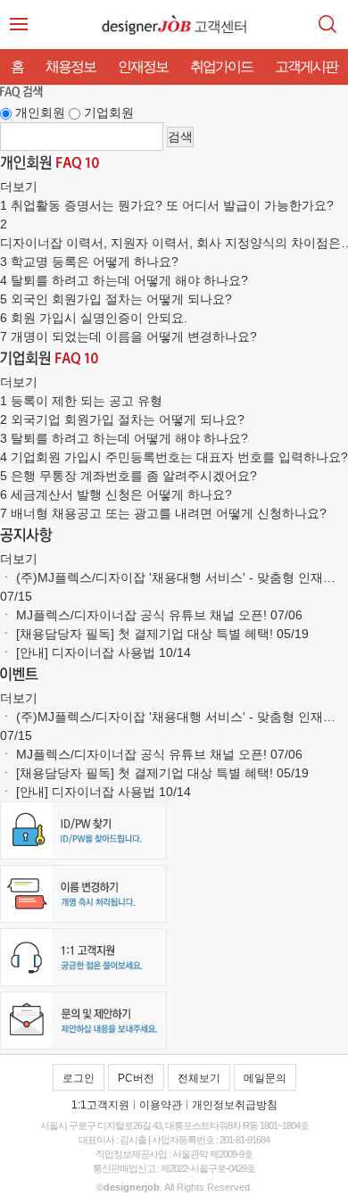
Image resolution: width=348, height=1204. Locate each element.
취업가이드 (221, 66)
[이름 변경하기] (83, 918)
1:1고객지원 (100, 1105)
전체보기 (199, 1078)
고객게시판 (306, 66)
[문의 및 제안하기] (83, 1045)
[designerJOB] (146, 24)
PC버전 (136, 1078)
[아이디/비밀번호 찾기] (83, 855)
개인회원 (40, 112)
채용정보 (70, 66)
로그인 (78, 1078)
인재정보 (143, 66)
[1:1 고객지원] (83, 982)
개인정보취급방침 (235, 1105)
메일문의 (265, 1078)
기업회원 (109, 112)
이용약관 (160, 1105)
